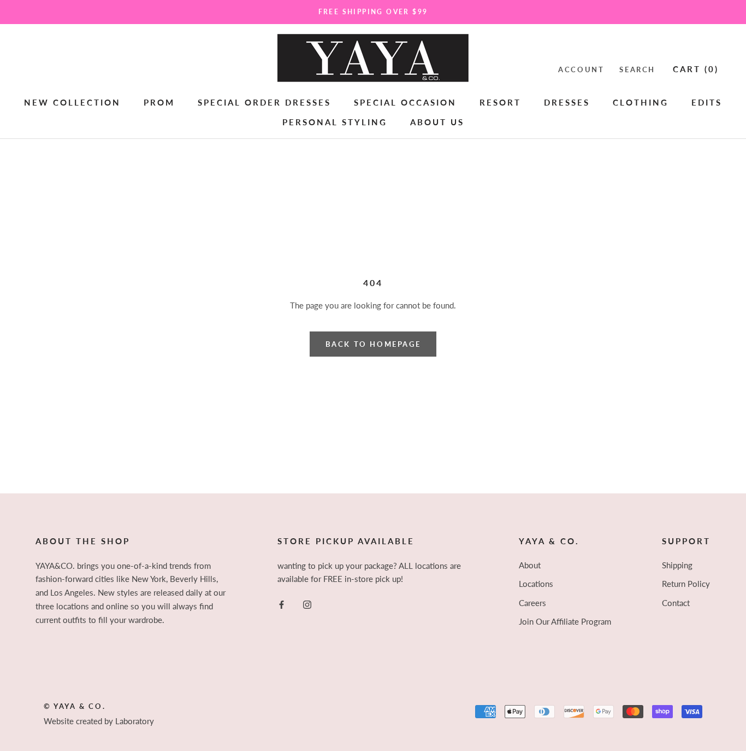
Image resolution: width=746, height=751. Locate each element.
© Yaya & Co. (74, 706)
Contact (676, 603)
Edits (706, 102)
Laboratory (134, 721)
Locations (536, 584)
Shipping (677, 565)
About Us (437, 122)
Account (581, 69)
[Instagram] (307, 603)
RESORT (500, 102)
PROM (159, 102)
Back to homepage (373, 344)
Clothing (640, 102)
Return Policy (686, 584)
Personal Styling (334, 122)
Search (637, 69)
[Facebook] (281, 603)
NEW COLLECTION (72, 102)
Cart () (696, 68)
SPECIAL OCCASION (405, 102)
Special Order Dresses (264, 102)
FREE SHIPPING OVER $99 (373, 12)
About (530, 565)
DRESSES (567, 102)
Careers (532, 603)
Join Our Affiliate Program (565, 621)
